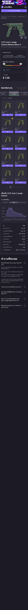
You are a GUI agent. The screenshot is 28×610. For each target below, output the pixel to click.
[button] (14, 70)
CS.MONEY (3, 16)
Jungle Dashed (21, 16)
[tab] (5, 202)
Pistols (8, 16)
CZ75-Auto (14, 16)
